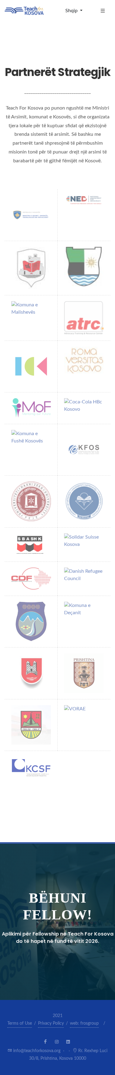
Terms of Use (19, 1023)
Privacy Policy (51, 1023)
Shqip (72, 10)
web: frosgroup (84, 1023)
